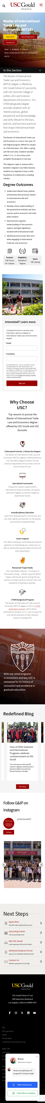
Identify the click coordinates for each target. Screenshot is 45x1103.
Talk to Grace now (24, 1085)
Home (6, 49)
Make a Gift (6, 1049)
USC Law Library (7, 1031)
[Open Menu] (41, 6)
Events (4, 1035)
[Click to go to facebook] (9, 1012)
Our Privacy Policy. (16, 377)
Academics (15, 49)
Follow (8, 832)
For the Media (7, 1038)
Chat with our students (26, 1093)
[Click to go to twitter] (22, 1012)
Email (8, 343)
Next (41, 864)
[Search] (4, 6)
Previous (4, 864)
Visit (3, 1027)
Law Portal (6, 1052)
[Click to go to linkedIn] (28, 1012)
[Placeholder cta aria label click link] (22, 924)
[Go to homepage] (22, 986)
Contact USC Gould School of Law (14, 1042)
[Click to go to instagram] (15, 1012)
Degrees (25, 49)
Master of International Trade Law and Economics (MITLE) (21, 54)
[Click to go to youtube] (34, 1012)
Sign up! (22, 383)
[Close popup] (36, 1056)
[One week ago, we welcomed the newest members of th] (22, 864)
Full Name (10, 354)
